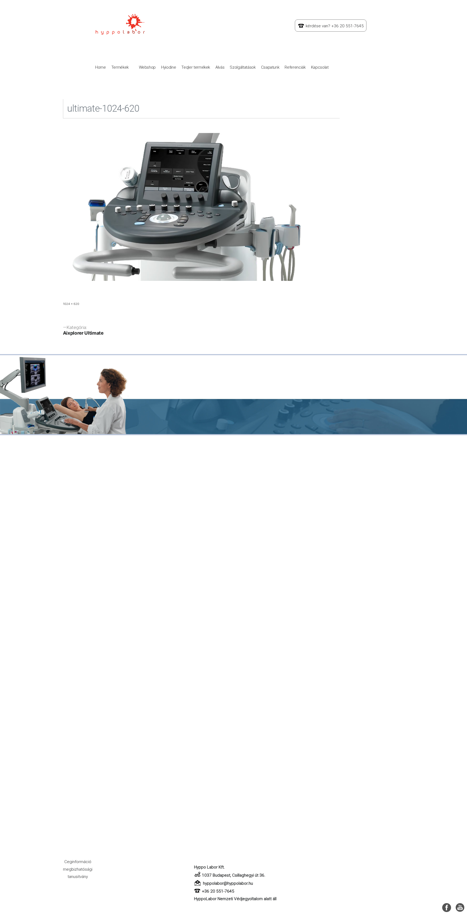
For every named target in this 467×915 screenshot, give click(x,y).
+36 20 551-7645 (218, 891)
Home (100, 67)
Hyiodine (168, 67)
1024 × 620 (71, 304)
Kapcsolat (320, 67)
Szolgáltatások (242, 67)
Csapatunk (270, 67)
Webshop (147, 67)
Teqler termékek (195, 67)
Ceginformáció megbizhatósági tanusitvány (77, 869)
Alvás (219, 67)
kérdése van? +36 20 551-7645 (335, 26)
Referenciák (295, 67)
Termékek (120, 67)
